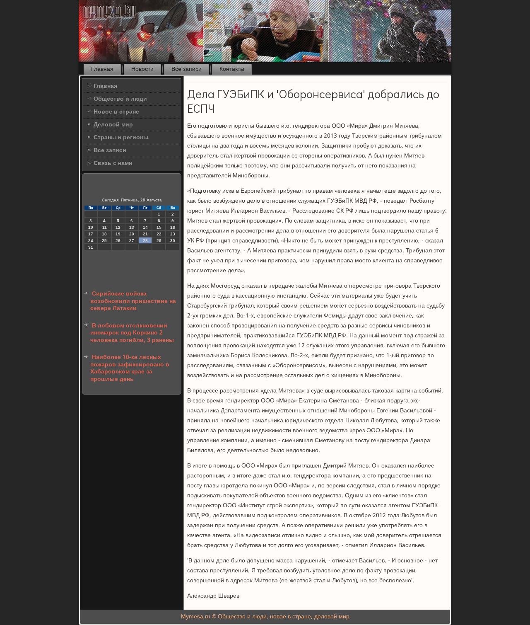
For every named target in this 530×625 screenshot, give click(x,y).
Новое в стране (116, 112)
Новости (142, 69)
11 (104, 227)
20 (131, 234)
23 (172, 234)
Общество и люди (120, 99)
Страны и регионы (121, 138)
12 (118, 227)
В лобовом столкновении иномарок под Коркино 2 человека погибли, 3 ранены (132, 333)
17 (90, 234)
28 (145, 240)
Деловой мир (113, 125)
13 (131, 227)
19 (118, 234)
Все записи (186, 69)
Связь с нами (113, 163)
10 (90, 227)
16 (172, 227)
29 (159, 240)
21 (145, 234)
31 (90, 247)
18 (104, 234)
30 (172, 240)
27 (131, 240)
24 (90, 240)
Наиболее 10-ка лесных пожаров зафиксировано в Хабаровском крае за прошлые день (129, 368)
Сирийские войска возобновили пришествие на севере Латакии (133, 301)
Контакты (231, 69)
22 (159, 234)
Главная (102, 69)
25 (104, 240)
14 (145, 227)
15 (159, 227)
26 (118, 240)
